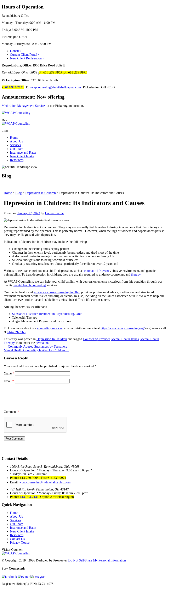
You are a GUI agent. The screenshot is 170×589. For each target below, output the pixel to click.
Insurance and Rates (23, 152)
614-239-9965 (16, 332)
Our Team (16, 149)
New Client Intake (22, 156)
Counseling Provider (96, 339)
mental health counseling (29, 285)
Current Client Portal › (24, 54)
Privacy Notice (19, 542)
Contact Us (17, 539)
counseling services (49, 328)
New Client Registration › (27, 58)
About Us (16, 141)
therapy (136, 274)
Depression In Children (51, 339)
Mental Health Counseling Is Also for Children (36, 350)
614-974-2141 (14, 87)
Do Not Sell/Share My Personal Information (97, 560)
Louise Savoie (54, 213)
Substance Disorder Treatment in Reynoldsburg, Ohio (47, 314)
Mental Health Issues (125, 339)
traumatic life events (97, 270)
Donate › (15, 51)
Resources (16, 160)
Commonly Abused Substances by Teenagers (35, 346)
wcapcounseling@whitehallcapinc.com (55, 87)
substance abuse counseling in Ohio (57, 292)
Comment (11, 411)
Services (15, 145)
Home (14, 137)
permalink (42, 342)
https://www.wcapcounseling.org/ (122, 328)
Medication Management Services (24, 105)
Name (9, 373)
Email (9, 381)
